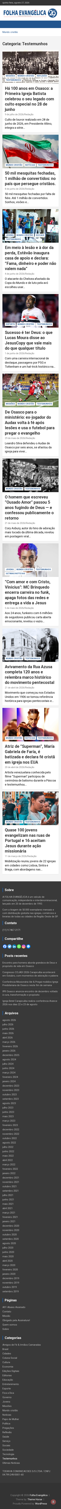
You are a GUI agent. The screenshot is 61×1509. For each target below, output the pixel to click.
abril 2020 (7, 1260)
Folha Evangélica (38, 1495)
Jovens (10, 235)
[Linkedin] (14, 946)
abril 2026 (7, 1037)
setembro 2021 (10, 1190)
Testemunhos (13, 80)
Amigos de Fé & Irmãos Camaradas (21, 1344)
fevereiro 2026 (10, 1046)
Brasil (5, 1349)
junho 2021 (8, 1199)
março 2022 (8, 1164)
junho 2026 (8, 1028)
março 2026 (8, 1042)
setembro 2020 (10, 1238)
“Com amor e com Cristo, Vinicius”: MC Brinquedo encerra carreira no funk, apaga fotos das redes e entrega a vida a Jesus (27, 592)
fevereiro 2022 (10, 1168)
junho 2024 (8, 1068)
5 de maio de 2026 (14, 608)
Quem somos (9, 1324)
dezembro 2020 (10, 1225)
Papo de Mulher (10, 1419)
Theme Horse (34, 1499)
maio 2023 (8, 1116)
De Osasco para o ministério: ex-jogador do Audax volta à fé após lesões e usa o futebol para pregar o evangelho (29, 423)
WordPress (41, 1503)
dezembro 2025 (10, 1055)
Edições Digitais (10, 1371)
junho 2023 (8, 1112)
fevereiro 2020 (10, 1269)
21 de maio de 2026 (15, 523)
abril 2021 (7, 1208)
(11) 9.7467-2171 (11, 930)
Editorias (7, 1375)
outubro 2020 (9, 1234)
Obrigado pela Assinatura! (16, 1320)
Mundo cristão (26, 76)
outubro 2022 (9, 1138)
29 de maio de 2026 (15, 438)
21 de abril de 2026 (14, 687)
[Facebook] (5, 946)
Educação (7, 1379)
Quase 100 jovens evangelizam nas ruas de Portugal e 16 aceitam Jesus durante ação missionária (27, 840)
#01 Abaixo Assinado (13, 1307)
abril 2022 (7, 1160)
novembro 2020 (10, 1230)
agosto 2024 (9, 1059)
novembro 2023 (10, 1090)
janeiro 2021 (8, 1221)
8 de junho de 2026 (14, 189)
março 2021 (8, 1212)
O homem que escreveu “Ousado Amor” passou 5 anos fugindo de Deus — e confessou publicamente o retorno (29, 508)
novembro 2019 (10, 1282)
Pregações (8, 1427)
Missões (10, 76)
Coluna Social (9, 1357)
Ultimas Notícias (15, 573)
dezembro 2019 (10, 1278)
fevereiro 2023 (10, 1125)
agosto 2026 (9, 1020)
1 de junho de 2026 (14, 353)
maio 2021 (8, 1203)
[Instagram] (24, 946)
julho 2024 (7, 1063)
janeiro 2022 (8, 1173)
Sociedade (8, 1449)
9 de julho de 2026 (14, 114)
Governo (7, 1397)
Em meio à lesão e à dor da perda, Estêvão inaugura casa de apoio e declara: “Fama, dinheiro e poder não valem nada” (30, 258)
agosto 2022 (9, 1142)
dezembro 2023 (10, 1085)
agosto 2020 (9, 1243)
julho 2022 (7, 1147)
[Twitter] (9, 946)
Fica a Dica (8, 1392)
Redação (29, 114)
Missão (6, 1315)
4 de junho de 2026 (14, 273)
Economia (7, 1366)
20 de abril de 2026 (14, 767)
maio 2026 (8, 1033)
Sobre (5, 1329)
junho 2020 (8, 1252)
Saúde (5, 1436)
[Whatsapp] (19, 946)
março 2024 (8, 1072)
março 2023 (8, 1120)
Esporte (10, 324)
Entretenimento (10, 1384)
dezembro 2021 (10, 1177)
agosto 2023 (9, 1103)
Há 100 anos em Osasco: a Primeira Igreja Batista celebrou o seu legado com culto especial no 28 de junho (29, 99)
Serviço (6, 1441)
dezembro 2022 (10, 1129)
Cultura (6, 1362)
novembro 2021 (10, 1182)
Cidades (6, 1353)
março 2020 (8, 1265)
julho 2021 (7, 1195)
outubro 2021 (9, 1186)
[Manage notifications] (53, 1501)
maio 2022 (8, 1155)
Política (6, 1423)
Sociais (40, 235)
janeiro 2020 (8, 1273)
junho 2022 (8, 1151)
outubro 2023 (9, 1094)
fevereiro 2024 (10, 1077)
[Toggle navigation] (6, 24)
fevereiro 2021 (10, 1217)
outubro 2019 (9, 1287)
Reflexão (42, 76)
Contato (6, 1311)
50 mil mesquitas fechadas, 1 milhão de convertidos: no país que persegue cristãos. (30, 178)
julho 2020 (7, 1247)
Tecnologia (8, 1454)
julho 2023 (7, 1107)
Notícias (30, 165)
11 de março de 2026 (16, 856)
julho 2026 (7, 1024)
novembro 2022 (10, 1133)
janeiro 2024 (8, 1081)
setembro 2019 (10, 1291)
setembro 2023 (10, 1098)
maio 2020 (8, 1256)
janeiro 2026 (8, 1050)
